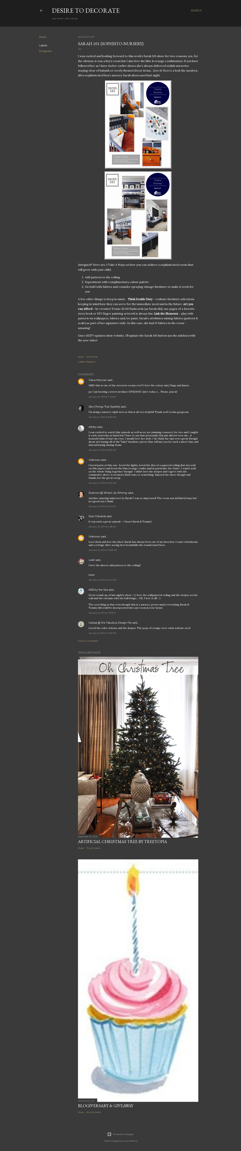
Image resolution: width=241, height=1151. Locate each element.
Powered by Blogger (123, 1134)
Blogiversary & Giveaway (105, 1105)
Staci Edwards (97, 516)
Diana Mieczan (98, 380)
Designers (45, 51)
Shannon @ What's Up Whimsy (108, 492)
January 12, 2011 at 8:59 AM (102, 450)
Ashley (93, 427)
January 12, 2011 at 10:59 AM (103, 550)
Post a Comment (88, 641)
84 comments (93, 1112)
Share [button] (42, 37)
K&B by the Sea (98, 589)
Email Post (92, 356)
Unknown (94, 459)
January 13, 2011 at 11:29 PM (102, 633)
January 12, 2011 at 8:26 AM (102, 417)
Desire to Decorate (86, 10)
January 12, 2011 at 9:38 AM (102, 526)
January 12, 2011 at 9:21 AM (102, 506)
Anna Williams (129, 1141)
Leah (92, 560)
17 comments (93, 848)
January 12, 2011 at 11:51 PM (102, 612)
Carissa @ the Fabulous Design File (110, 622)
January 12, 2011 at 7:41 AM (102, 396)
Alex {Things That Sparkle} (104, 406)
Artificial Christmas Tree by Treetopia (122, 841)
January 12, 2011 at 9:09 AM (102, 483)
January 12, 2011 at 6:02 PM (102, 579)
